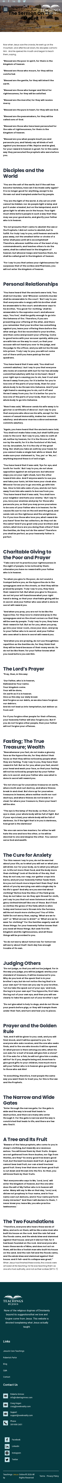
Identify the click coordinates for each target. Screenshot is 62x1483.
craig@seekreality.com (20, 1406)
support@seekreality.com (21, 1415)
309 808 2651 (16, 1424)
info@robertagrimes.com (21, 1397)
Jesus (16, 1474)
